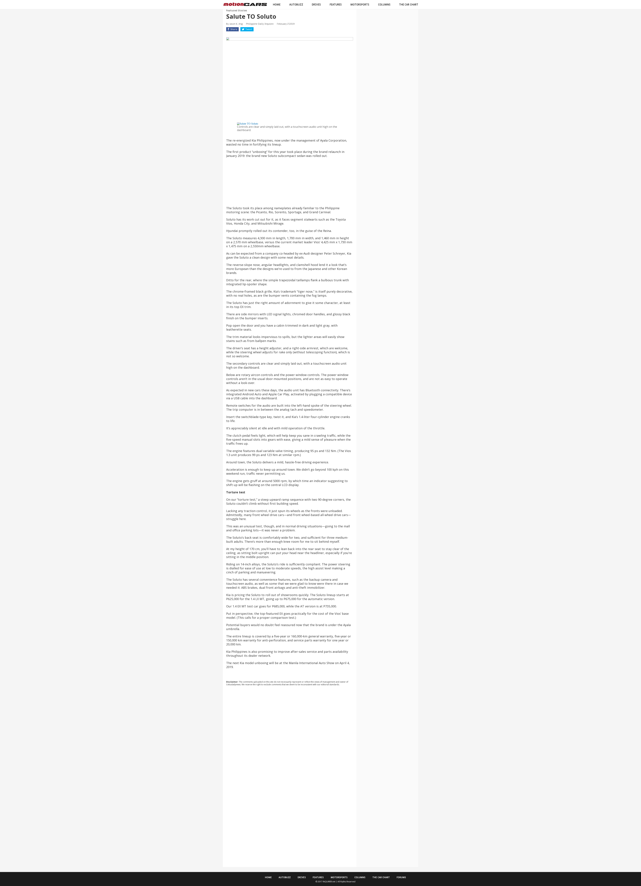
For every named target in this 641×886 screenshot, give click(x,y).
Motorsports (359, 5)
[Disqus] (289, 733)
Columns (384, 5)
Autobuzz (296, 5)
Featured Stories (236, 10)
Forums (401, 877)
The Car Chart (408, 5)
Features (336, 5)
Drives (316, 5)
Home (276, 5)
